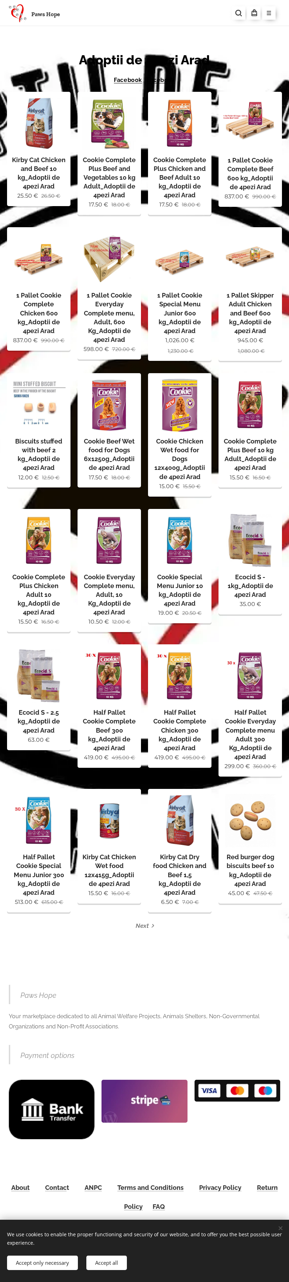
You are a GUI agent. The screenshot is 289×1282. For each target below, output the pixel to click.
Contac (56, 1187)
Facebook (128, 80)
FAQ (159, 1206)
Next (142, 925)
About (20, 1187)
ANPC (93, 1187)
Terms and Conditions (150, 1187)
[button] (238, 13)
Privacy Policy (220, 1187)
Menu (269, 13)
